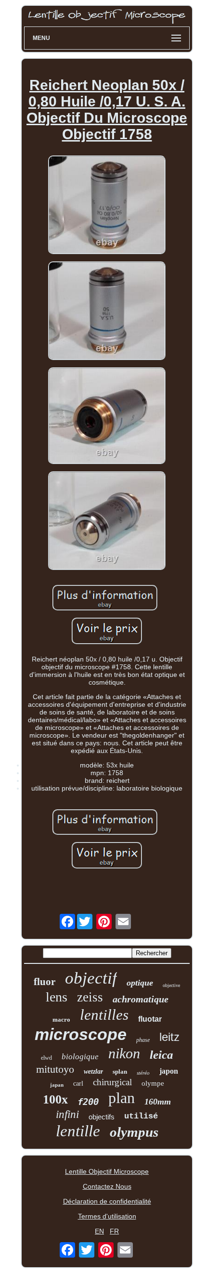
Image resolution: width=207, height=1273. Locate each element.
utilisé (141, 1116)
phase (143, 1040)
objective (171, 985)
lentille (78, 1131)
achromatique (140, 999)
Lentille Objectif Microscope (107, 1171)
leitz (169, 1036)
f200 (88, 1101)
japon (168, 1071)
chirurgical (112, 1082)
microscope (81, 1034)
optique (140, 982)
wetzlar (93, 1071)
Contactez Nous (107, 1186)
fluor (44, 981)
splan (120, 1071)
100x (55, 1099)
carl (78, 1083)
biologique (80, 1056)
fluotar (150, 1019)
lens (56, 996)
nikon (124, 1053)
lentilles (104, 1014)
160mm (157, 1101)
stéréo (143, 1073)
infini (67, 1114)
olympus (134, 1132)
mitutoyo (55, 1069)
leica (161, 1054)
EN (99, 1231)
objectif (91, 978)
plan (121, 1097)
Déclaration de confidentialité (107, 1201)
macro (61, 1019)
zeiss (90, 997)
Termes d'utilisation (107, 1216)
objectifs (102, 1117)
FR (114, 1231)
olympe (153, 1083)
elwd (46, 1057)
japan (57, 1085)
